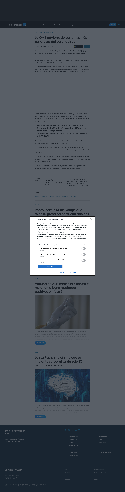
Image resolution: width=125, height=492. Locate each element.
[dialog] (62, 246)
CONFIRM (50, 266)
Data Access (62, 272)
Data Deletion (53, 272)
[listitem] (62, 245)
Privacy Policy (72, 272)
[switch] (83, 248)
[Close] (92, 219)
